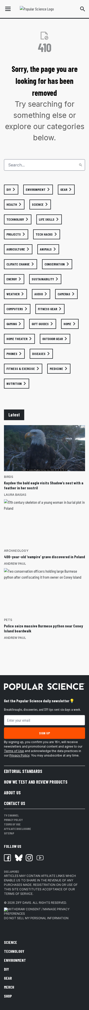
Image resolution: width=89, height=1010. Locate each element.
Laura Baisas (15, 495)
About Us (12, 792)
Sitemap (9, 833)
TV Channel (11, 815)
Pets (8, 619)
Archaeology (16, 550)
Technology (14, 951)
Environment (15, 960)
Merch (9, 987)
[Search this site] (82, 8)
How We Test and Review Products (35, 782)
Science (10, 942)
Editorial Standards (23, 771)
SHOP (8, 996)
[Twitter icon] (18, 857)
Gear (8, 978)
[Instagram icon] (29, 857)
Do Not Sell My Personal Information (36, 918)
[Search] (80, 164)
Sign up (44, 733)
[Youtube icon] (40, 857)
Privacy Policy (19, 755)
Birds (8, 476)
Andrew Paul (15, 563)
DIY (6, 969)
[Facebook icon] (7, 857)
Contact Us (14, 803)
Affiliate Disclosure (17, 828)
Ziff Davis (23, 903)
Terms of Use (14, 751)
